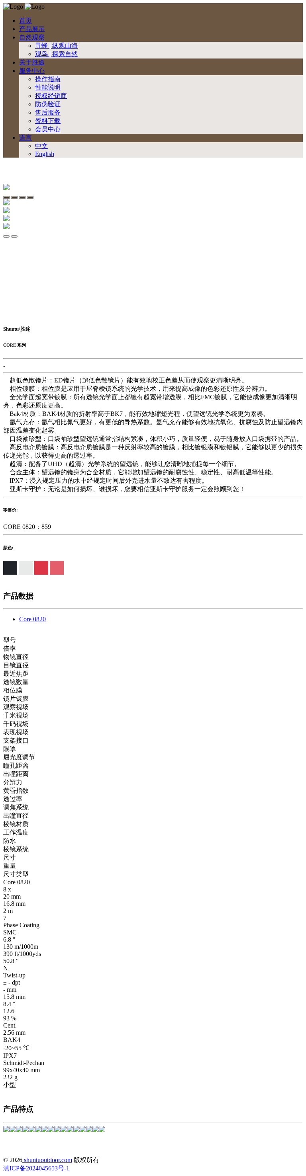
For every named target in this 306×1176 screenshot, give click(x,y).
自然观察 (32, 37)
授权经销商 (51, 95)
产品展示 (32, 28)
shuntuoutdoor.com (47, 1159)
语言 (25, 137)
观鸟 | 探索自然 (56, 54)
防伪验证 (48, 104)
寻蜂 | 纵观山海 (56, 45)
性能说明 (48, 87)
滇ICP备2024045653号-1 (36, 1168)
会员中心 (48, 129)
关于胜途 (32, 62)
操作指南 (48, 79)
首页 (25, 20)
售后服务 (48, 112)
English (44, 153)
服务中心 (32, 70)
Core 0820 (32, 619)
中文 (41, 145)
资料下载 (48, 120)
